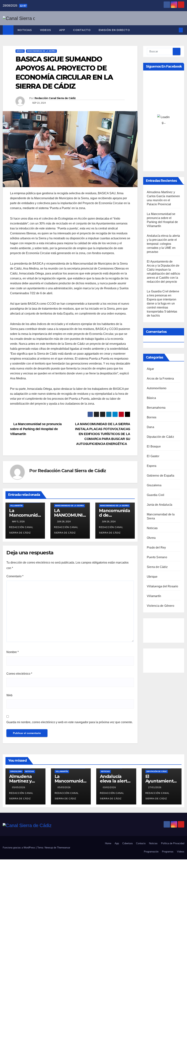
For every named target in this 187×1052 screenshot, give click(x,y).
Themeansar (63, 847)
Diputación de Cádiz (160, 436)
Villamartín (16, 506)
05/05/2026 (19, 787)
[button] (175, 29)
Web (9, 695)
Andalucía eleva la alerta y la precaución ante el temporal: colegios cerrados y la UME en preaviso (163, 243)
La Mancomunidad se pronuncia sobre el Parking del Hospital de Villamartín (36, 429)
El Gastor (153, 456)
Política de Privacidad (172, 843)
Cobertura (127, 843)
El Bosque (154, 446)
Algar (150, 368)
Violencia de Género (160, 605)
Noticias (25, 30)
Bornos (151, 417)
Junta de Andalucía (159, 504)
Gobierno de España (160, 475)
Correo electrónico (19, 673)
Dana (150, 427)
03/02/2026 (110, 787)
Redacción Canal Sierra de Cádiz (55, 98)
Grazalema (154, 485)
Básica (20, 51)
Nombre (12, 652)
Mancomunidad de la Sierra (41, 51)
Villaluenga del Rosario (162, 586)
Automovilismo (157, 388)
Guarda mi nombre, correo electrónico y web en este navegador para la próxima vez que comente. (69, 722)
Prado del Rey (156, 547)
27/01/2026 (155, 787)
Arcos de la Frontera (160, 378)
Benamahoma (156, 407)
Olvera (151, 537)
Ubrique (152, 576)
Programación (151, 851)
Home (108, 843)
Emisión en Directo (114, 30)
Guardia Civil (155, 495)
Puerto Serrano (157, 557)
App (62, 30)
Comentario (14, 576)
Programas (167, 851)
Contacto (82, 30)
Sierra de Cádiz (157, 566)
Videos (45, 30)
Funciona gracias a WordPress (19, 847)
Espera (151, 465)
